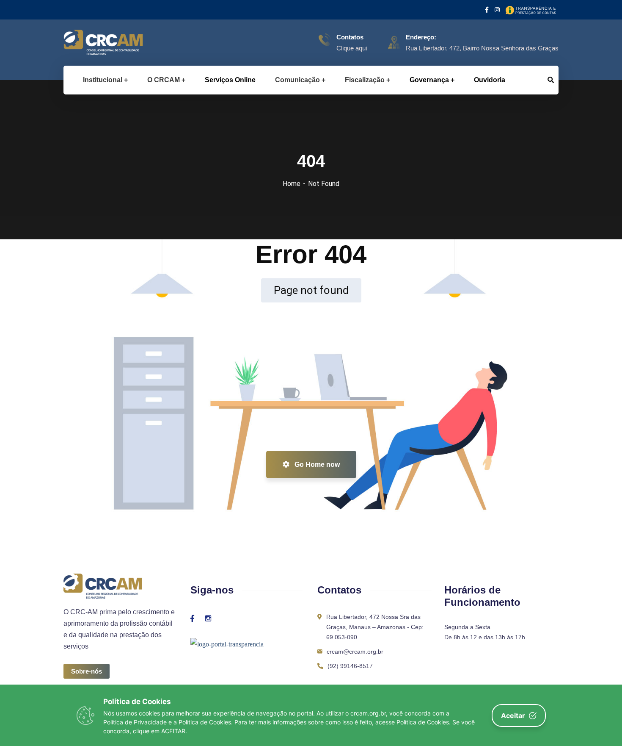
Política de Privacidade (135, 722)
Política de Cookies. (206, 722)
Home (291, 184)
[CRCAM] (89, 42)
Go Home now (316, 464)
